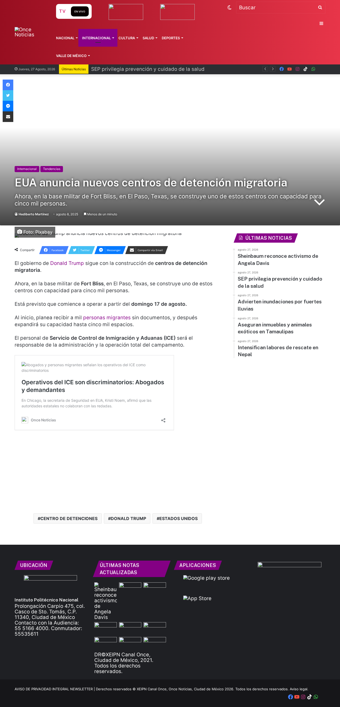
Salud (148, 38)
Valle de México (71, 56)
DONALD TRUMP (128, 518)
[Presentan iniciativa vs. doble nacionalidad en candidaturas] (154, 643)
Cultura (126, 38)
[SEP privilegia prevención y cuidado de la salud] (130, 588)
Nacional (65, 38)
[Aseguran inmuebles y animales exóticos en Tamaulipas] (154, 628)
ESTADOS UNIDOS (178, 518)
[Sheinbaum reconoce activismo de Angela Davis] (105, 601)
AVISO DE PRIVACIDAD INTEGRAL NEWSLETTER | (55, 689)
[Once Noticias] (30, 32)
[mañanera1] (130, 628)
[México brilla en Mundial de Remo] (154, 588)
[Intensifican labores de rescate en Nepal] (105, 643)
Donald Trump (67, 263)
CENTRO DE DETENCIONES (68, 518)
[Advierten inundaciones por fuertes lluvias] (105, 628)
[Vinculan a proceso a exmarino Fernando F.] (130, 643)
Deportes (171, 38)
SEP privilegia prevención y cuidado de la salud (148, 69)
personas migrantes (107, 318)
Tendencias (51, 169)
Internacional (96, 38)
